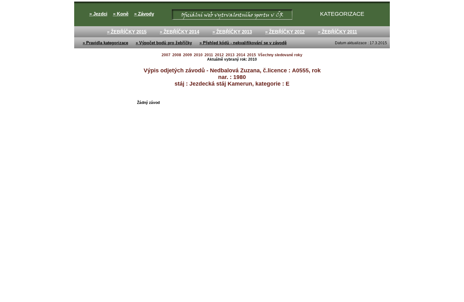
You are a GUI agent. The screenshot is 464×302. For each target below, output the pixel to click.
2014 (240, 55)
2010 (198, 55)
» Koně (120, 13)
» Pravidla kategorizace (105, 42)
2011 (209, 55)
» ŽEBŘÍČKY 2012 (285, 31)
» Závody (144, 13)
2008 (176, 55)
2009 (187, 55)
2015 (251, 55)
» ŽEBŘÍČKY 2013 (232, 31)
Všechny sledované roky (280, 55)
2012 (219, 55)
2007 (166, 55)
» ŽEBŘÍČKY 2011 (337, 31)
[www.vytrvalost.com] (169, 14)
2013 (230, 55)
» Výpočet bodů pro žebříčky (164, 42)
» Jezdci (98, 13)
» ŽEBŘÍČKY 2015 (126, 31)
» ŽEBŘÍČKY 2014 (179, 31)
